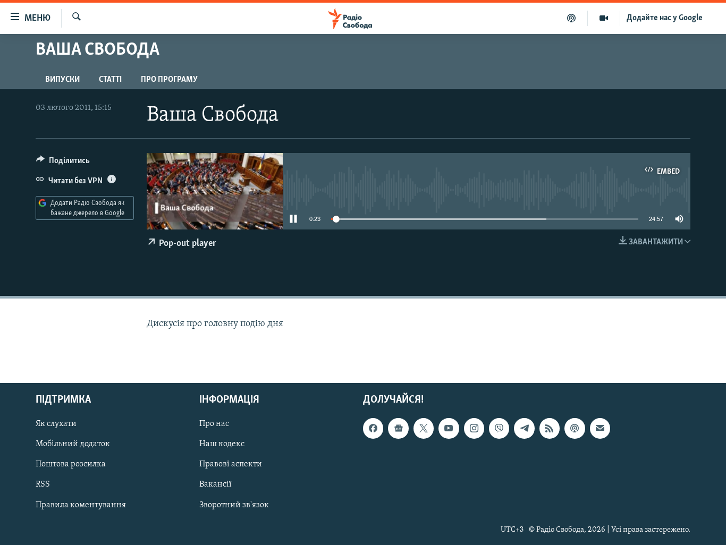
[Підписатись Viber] (499, 428)
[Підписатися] (600, 428)
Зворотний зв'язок (234, 504)
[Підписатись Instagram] (474, 428)
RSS (43, 484)
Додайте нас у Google (665, 18)
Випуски (62, 79)
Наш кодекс (221, 444)
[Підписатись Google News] (398, 428)
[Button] (63, 163)
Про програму (169, 79)
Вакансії (215, 484)
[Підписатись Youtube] (448, 428)
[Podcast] (574, 428)
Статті (110, 79)
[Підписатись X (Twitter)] (423, 428)
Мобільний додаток (73, 444)
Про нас (214, 424)
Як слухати (56, 424)
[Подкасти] (571, 18)
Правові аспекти (230, 464)
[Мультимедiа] (604, 18)
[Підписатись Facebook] (373, 428)
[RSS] (549, 428)
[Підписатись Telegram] (524, 428)
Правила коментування (81, 504)
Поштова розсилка (71, 464)
